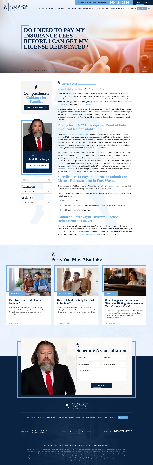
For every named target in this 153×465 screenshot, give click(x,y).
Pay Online (142, 8)
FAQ (107, 8)
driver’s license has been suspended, (76, 134)
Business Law (99, 8)
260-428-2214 (119, 2)
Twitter (76, 431)
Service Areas (90, 417)
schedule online (143, 2)
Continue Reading (16, 324)
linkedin (103, 89)
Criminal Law (59, 8)
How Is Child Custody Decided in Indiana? (75, 302)
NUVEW (46, 445)
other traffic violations (85, 104)
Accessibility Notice (86, 445)
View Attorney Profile (37, 166)
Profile (41, 8)
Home (27, 417)
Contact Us (112, 417)
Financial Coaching (117, 8)
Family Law (49, 8)
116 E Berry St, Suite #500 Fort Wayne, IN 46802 (39, 431)
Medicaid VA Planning (85, 8)
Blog (127, 8)
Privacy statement (102, 445)
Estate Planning (71, 8)
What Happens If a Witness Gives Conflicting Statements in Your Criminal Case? (124, 303)
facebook (97, 89)
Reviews (99, 417)
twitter (100, 89)
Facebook (70, 431)
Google (81, 431)
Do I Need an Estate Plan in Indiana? (25, 302)
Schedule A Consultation (36, 107)
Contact (133, 8)
